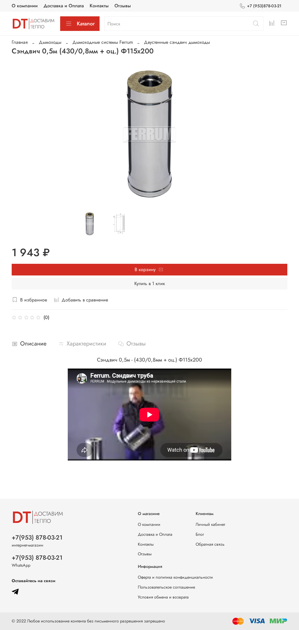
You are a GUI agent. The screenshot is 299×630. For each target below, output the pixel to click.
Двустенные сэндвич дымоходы (177, 42)
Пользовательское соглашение (166, 587)
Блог (200, 534)
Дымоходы (50, 42)
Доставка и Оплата (64, 5)
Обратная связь (210, 544)
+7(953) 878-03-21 (37, 537)
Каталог (86, 23)
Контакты (99, 5)
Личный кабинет (210, 524)
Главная (20, 42)
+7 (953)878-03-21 (264, 6)
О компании (25, 5)
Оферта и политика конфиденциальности (175, 577)
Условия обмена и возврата (163, 597)
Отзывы (122, 5)
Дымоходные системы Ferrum (102, 42)
